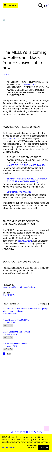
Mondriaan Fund (10, 287)
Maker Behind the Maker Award (26, 165)
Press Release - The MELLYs (16, 320)
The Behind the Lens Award (15, 343)
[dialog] (26, 443)
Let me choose (9, 448)
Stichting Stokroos (28, 287)
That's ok (43, 448)
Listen (6, 75)
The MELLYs (9, 295)
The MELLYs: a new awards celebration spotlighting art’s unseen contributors (25, 309)
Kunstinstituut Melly (26, 432)
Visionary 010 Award (19, 192)
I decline (32, 448)
